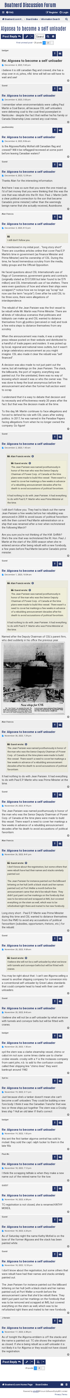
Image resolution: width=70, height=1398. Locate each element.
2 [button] (47, 43)
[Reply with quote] (60, 53)
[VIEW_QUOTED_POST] (32, 456)
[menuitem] (9, 12)
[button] (52, 43)
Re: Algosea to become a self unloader (32, 61)
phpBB (36, 1391)
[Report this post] (54, 53)
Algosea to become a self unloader (33, 28)
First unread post (24, 43)
